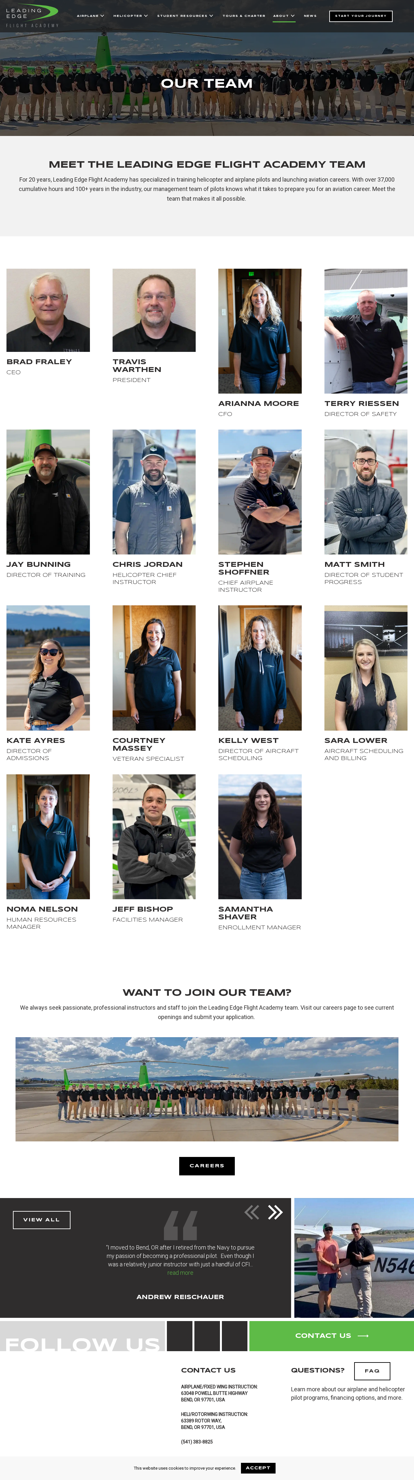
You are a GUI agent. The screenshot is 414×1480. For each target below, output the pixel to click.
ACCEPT (258, 1468)
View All (41, 1220)
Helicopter (128, 16)
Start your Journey (361, 16)
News (310, 16)
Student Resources (182, 16)
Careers (207, 1166)
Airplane (88, 16)
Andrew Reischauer (180, 1297)
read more (180, 1272)
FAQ (372, 1371)
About (281, 16)
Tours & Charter (244, 16)
